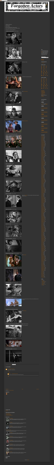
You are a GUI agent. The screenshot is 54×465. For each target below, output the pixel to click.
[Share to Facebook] (14, 364)
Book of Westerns (8, 413)
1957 (44, 128)
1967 (44, 132)
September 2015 (43, 240)
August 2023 (42, 165)
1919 (46, 112)
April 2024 (42, 159)
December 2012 (43, 267)
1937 (44, 120)
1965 (41, 132)
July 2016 (42, 232)
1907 (44, 108)
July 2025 (42, 147)
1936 (43, 120)
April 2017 (42, 225)
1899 (46, 104)
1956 (43, 128)
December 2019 (43, 199)
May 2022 (42, 176)
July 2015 (42, 242)
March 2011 (42, 276)
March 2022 (42, 178)
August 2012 (42, 270)
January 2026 (42, 142)
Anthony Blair (10, 422)
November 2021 (43, 181)
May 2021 (42, 185)
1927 (44, 116)
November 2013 (43, 258)
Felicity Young (10, 436)
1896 (43, 104)
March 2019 (42, 206)
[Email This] (12, 364)
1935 (41, 120)
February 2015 (42, 246)
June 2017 (42, 223)
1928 (45, 116)
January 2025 (42, 152)
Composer (43, 282)
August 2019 (42, 202)
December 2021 (43, 180)
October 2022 (42, 172)
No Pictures (42, 96)
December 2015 (43, 238)
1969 (46, 132)
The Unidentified (43, 92)
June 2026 (42, 138)
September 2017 (43, 221)
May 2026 (42, 139)
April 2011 (42, 275)
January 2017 (42, 227)
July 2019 (42, 203)
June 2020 (42, 194)
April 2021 (42, 186)
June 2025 (42, 148)
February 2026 (42, 141)
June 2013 (42, 262)
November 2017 (43, 219)
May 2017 (42, 224)
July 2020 (42, 193)
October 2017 (42, 220)
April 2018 (42, 215)
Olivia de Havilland (25, 91)
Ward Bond (26, 195)
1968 (45, 132)
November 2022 (43, 171)
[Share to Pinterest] (15, 364)
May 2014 (42, 253)
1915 (41, 112)
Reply (8, 376)
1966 (43, 132)
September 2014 (43, 250)
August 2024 (42, 156)
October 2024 (42, 154)
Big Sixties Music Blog (8, 414)
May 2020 (42, 195)
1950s (42, 126)
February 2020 (42, 197)
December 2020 (43, 189)
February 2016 (42, 236)
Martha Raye (24, 310)
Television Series (43, 94)
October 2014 (42, 249)
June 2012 (42, 272)
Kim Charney (10, 432)
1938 (45, 120)
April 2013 (42, 264)
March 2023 (42, 168)
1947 (44, 124)
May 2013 (42, 263)
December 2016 (43, 228)
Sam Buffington (11, 418)
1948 (45, 124)
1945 (41, 124)
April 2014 (42, 254)
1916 (43, 112)
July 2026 (42, 137)
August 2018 (42, 212)
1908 (45, 108)
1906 (43, 108)
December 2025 (43, 143)
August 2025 (42, 146)
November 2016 (43, 229)
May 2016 (42, 234)
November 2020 (43, 190)
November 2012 (43, 268)
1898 (45, 104)
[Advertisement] (27, 17)
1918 (45, 112)
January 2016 (42, 237)
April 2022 (42, 177)
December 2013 (43, 257)
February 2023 (42, 169)
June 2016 (42, 233)
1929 (46, 116)
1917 (44, 112)
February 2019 (42, 207)
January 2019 (42, 208)
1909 (46, 108)
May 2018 (42, 214)
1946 (43, 124)
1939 (46, 120)
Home (42, 59)
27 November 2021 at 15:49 (15, 373)
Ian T (10, 373)
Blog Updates (42, 90)
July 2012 (42, 271)
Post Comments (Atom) (11, 390)
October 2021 (42, 182)
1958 (45, 128)
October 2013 (42, 259)
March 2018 (42, 216)
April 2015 (42, 244)
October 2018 (42, 210)
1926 (43, 116)
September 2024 (43, 155)
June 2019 (42, 204)
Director (43, 283)
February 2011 (42, 277)
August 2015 (42, 241)
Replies (9, 372)
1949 (46, 124)
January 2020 (42, 198)
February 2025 (42, 151)
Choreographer (43, 281)
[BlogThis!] (13, 364)
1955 (41, 128)
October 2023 (42, 163)
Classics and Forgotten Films (9, 415)
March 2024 (42, 160)
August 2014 (42, 251)
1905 (41, 108)
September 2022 (43, 173)
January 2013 (42, 266)
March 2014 (42, 255)
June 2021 (42, 184)
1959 (46, 128)
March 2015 (42, 245)
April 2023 (42, 167)
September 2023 (43, 164)
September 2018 (43, 211)
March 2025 (42, 150)
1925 (41, 116)
